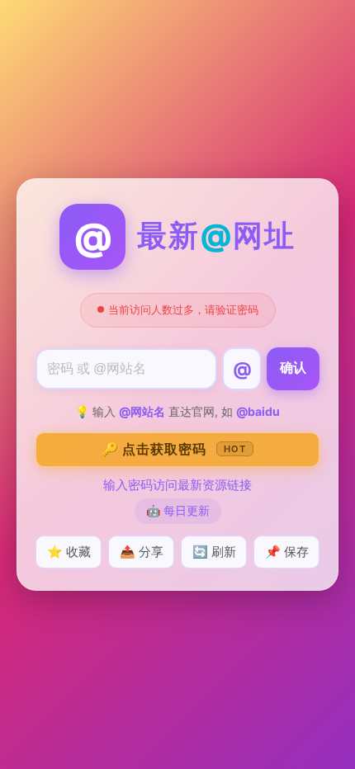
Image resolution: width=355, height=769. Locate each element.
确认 (293, 368)
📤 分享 (141, 551)
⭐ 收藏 (69, 551)
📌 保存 (287, 551)
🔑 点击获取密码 (174, 449)
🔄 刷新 (214, 551)
